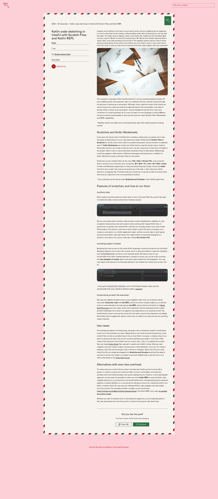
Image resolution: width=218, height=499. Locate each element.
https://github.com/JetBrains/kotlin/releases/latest (117, 391)
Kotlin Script (113, 344)
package (138, 289)
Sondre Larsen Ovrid (62, 54)
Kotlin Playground (123, 358)
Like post (142, 424)
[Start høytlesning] (54, 66)
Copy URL (125, 424)
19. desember (63, 24)
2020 (54, 24)
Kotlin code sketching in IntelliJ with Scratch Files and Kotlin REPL (96, 24)
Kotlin (54, 43)
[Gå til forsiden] (6, 5)
